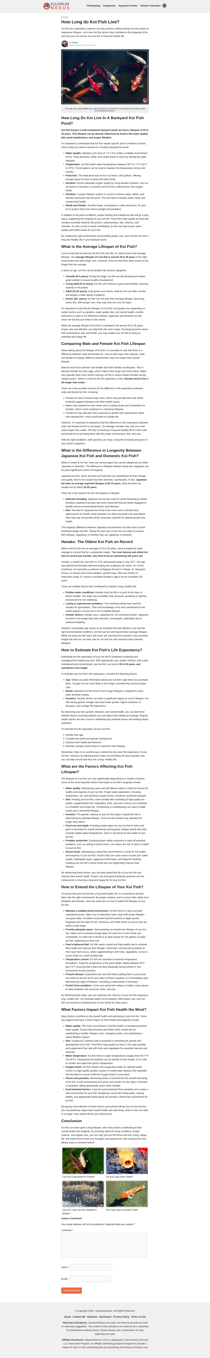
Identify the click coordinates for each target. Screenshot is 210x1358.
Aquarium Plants (127, 5)
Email (65, 1279)
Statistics (92, 1316)
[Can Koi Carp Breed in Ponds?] (83, 1173)
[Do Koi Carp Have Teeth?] (127, 1173)
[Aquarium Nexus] (56, 9)
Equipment (109, 5)
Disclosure (105, 1316)
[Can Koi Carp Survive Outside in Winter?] (83, 1206)
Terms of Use (138, 1316)
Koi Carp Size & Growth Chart (122, 1209)
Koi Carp (64, 17)
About (67, 1316)
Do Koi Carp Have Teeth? (119, 1176)
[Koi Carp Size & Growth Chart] (127, 1206)
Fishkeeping (93, 5)
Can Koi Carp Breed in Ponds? (78, 1176)
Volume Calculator (150, 5)
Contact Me (79, 1316)
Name (65, 1267)
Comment (67, 1230)
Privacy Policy (121, 1316)
